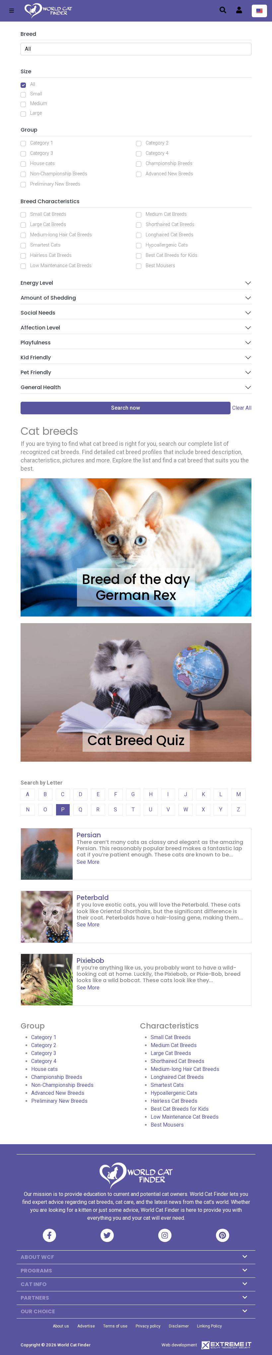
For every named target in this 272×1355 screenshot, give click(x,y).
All (32, 84)
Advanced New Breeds (169, 174)
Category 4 (157, 153)
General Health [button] (41, 387)
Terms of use (115, 1326)
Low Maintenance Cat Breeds (61, 265)
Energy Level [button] (37, 283)
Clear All (241, 408)
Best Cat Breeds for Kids (171, 255)
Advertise (86, 1326)
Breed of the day (136, 579)
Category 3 (41, 153)
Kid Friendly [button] (36, 357)
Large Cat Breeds (48, 224)
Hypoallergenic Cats (167, 245)
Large (36, 113)
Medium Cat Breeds (166, 214)
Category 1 (41, 143)
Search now (125, 408)
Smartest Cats (45, 245)
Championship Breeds (169, 163)
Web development (179, 1344)
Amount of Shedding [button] (48, 298)
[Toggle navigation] (11, 11)
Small (36, 94)
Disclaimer (179, 1326)
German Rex (136, 595)
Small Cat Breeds (48, 214)
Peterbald (93, 897)
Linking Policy (209, 1326)
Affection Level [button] (40, 327)
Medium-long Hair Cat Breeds (61, 235)
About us (61, 1326)
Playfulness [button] (36, 342)
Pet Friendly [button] (36, 372)
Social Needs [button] (38, 313)
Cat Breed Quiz (136, 740)
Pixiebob (90, 960)
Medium (38, 103)
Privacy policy (148, 1326)
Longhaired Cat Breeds (169, 235)
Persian (89, 835)
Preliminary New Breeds (55, 184)
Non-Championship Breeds (58, 174)
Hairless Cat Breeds (51, 255)
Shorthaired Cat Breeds (170, 224)
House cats (42, 163)
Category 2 (157, 143)
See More (88, 862)
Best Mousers (160, 265)
